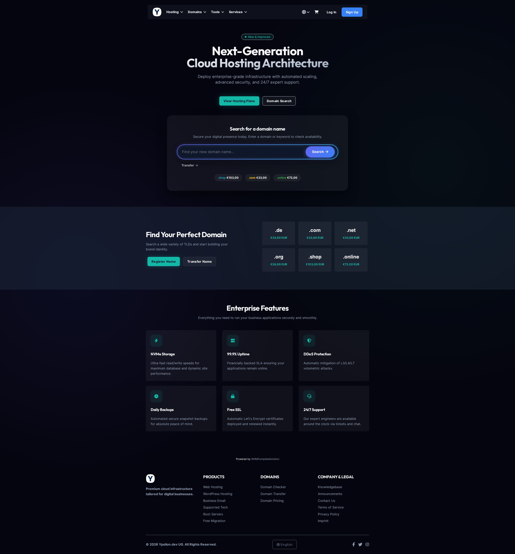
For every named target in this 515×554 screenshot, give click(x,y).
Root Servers (213, 514)
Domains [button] (195, 12)
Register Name (163, 261)
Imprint (323, 521)
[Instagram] (367, 544)
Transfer (188, 165)
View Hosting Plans (239, 101)
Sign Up (352, 12)
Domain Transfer (273, 494)
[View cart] (316, 12)
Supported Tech (215, 507)
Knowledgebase (330, 487)
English (287, 545)
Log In (332, 12)
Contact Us (326, 501)
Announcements (330, 494)
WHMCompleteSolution (265, 459)
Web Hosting (213, 487)
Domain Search (279, 101)
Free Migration (214, 521)
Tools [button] (215, 12)
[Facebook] (353, 544)
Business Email (214, 501)
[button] (305, 12)
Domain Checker (273, 487)
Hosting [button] (172, 12)
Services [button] (236, 12)
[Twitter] (360, 544)
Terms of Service (331, 507)
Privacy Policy (328, 514)
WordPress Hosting (217, 494)
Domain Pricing (272, 501)
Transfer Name (199, 261)
